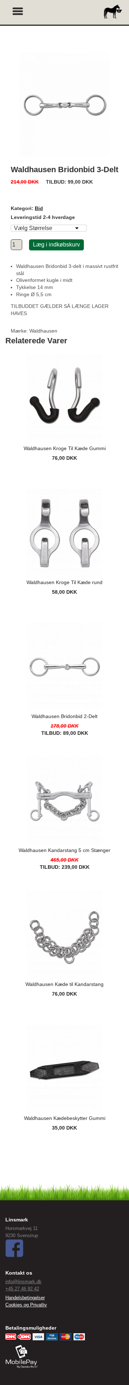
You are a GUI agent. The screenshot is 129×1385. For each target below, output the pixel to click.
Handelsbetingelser (25, 1297)
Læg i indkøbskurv (56, 244)
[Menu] (18, 10)
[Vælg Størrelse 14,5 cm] (49, 228)
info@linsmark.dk (23, 1281)
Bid (39, 208)
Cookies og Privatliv (26, 1304)
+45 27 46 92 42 (22, 1288)
